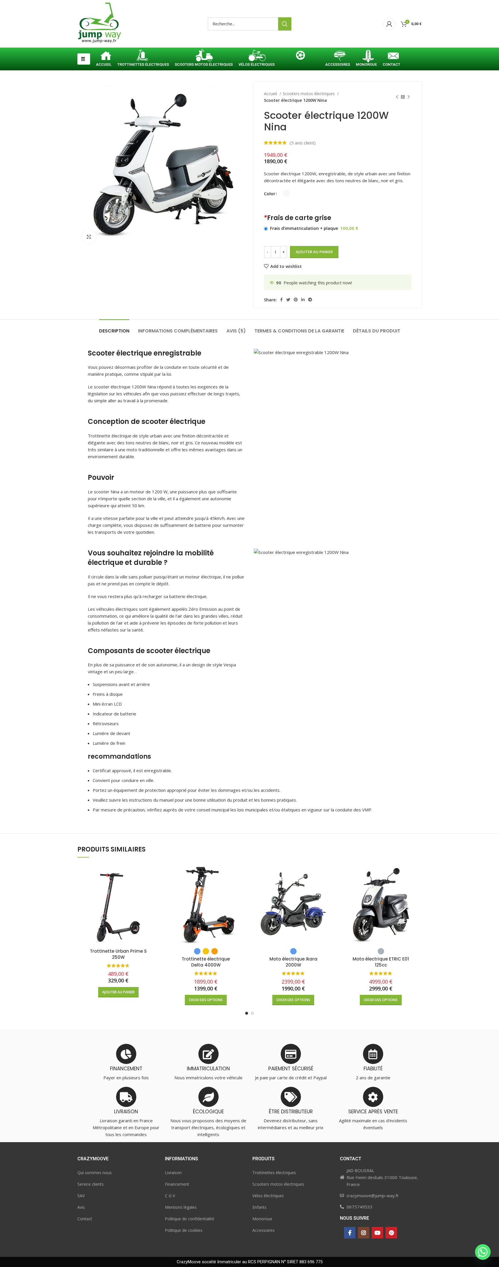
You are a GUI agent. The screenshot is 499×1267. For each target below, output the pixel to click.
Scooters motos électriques (309, 93)
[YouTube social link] (377, 1232)
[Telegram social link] (310, 299)
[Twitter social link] (288, 299)
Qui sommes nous (94, 1172)
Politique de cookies (183, 1230)
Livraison (173, 1172)
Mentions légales (181, 1207)
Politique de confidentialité (189, 1218)
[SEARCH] (284, 24)
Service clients (90, 1184)
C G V (170, 1195)
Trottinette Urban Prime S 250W (118, 954)
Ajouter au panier (314, 251)
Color (269, 193)
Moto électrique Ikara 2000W (293, 962)
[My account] (389, 24)
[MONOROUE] (366, 56)
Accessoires (263, 1230)
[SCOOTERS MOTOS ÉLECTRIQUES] (204, 56)
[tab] (114, 328)
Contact (84, 1218)
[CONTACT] (391, 56)
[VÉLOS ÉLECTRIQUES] (257, 56)
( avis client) (303, 143)
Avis (81, 1207)
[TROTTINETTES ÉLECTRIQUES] (143, 56)
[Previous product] (397, 97)
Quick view (155, 872)
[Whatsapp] (483, 1252)
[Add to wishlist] (155, 885)
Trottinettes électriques (274, 1172)
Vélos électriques (268, 1195)
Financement (177, 1184)
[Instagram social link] (363, 1232)
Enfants (259, 1207)
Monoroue (262, 1218)
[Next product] (409, 97)
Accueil (271, 93)
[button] (83, 59)
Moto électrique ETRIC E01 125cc (381, 962)
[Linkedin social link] (302, 299)
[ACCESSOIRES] (337, 56)
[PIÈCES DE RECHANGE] (299, 56)
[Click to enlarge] (89, 237)
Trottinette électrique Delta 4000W (206, 962)
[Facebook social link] (281, 299)
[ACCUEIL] (103, 56)
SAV (81, 1195)
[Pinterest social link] (295, 299)
